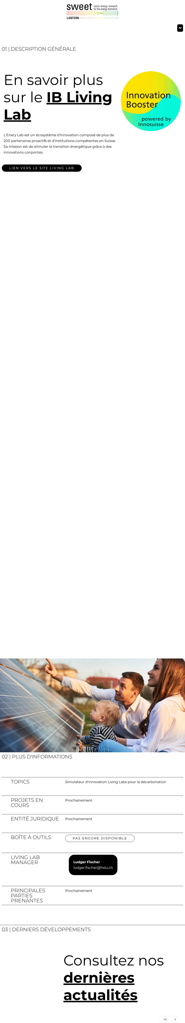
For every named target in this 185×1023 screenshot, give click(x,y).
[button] (180, 28)
